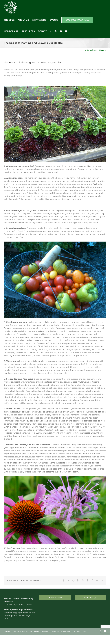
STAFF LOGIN (80, 631)
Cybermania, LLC (67, 631)
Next (101, 50)
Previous (91, 50)
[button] (66, 31)
